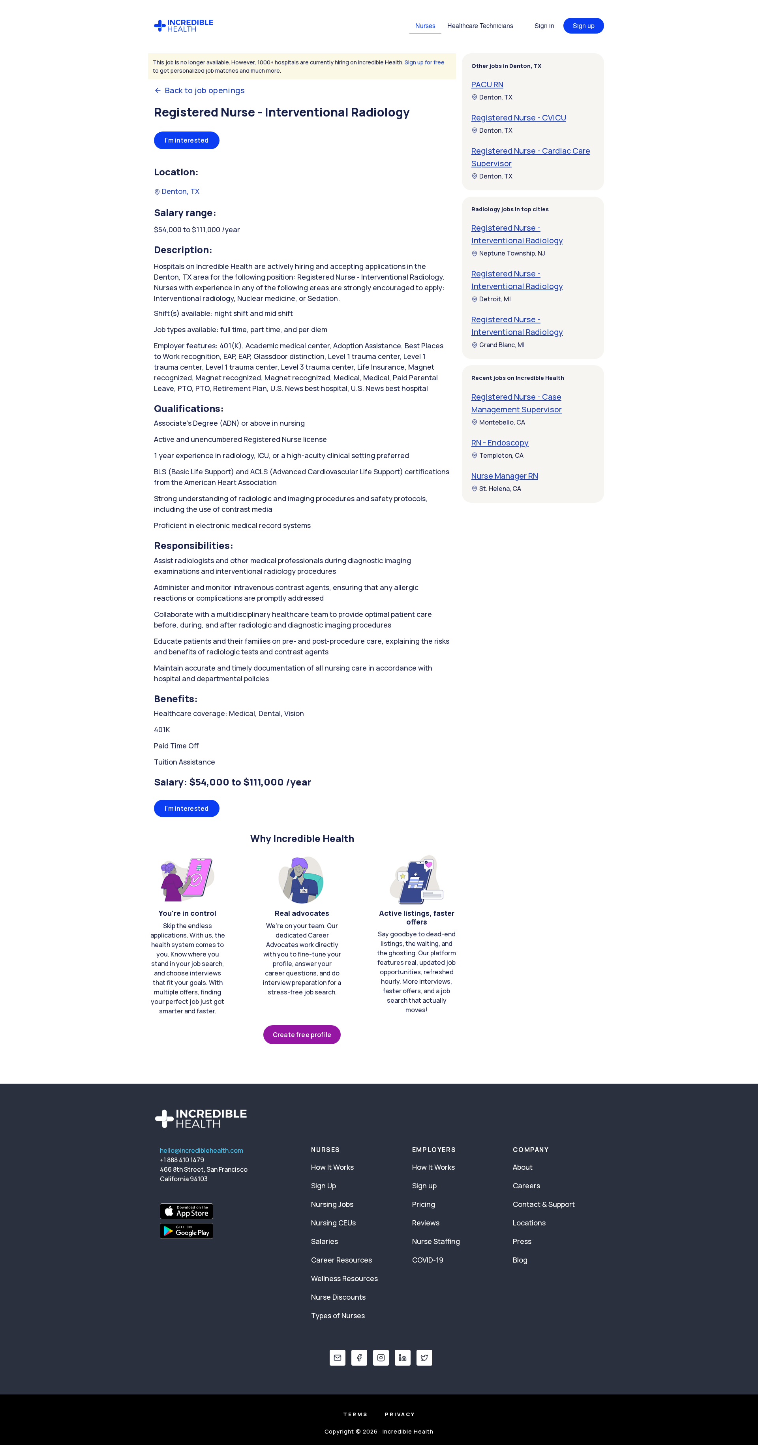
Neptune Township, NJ (512, 253)
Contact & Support (544, 1204)
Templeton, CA (501, 455)
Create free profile (302, 1034)
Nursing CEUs (333, 1222)
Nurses (425, 25)
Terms (355, 1414)
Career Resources (341, 1260)
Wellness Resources (344, 1278)
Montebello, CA (502, 422)
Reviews (425, 1222)
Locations (529, 1222)
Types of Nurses (338, 1315)
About (523, 1167)
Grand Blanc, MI (502, 345)
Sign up (584, 25)
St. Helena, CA (500, 488)
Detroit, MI (495, 299)
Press (522, 1241)
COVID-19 (427, 1260)
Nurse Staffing (436, 1241)
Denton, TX (179, 191)
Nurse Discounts (338, 1297)
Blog (520, 1260)
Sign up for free (425, 62)
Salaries (324, 1241)
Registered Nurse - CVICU (518, 117)
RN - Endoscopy (500, 442)
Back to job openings (205, 90)
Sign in (544, 25)
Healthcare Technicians (480, 25)
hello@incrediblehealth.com (201, 1150)
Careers (526, 1185)
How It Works (332, 1167)
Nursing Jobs (332, 1204)
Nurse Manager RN (504, 475)
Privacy (400, 1414)
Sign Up (323, 1185)
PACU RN (487, 84)
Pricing (423, 1204)
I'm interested (187, 140)
